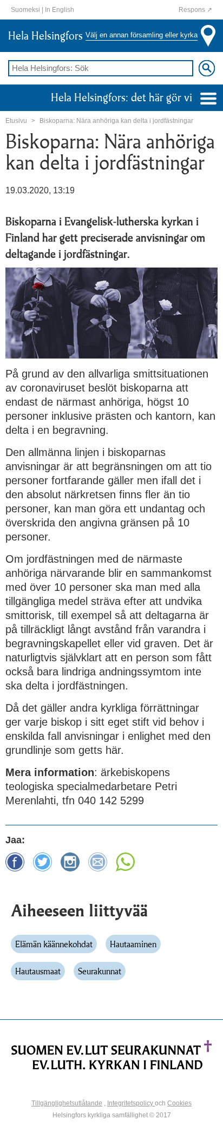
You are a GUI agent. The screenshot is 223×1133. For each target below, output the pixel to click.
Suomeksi (25, 10)
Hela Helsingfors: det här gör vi (123, 97)
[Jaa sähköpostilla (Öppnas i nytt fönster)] (97, 858)
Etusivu (16, 121)
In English (59, 10)
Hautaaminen (133, 944)
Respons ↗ (195, 10)
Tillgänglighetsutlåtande (66, 1103)
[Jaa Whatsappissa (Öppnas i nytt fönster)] (125, 858)
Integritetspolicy (131, 1103)
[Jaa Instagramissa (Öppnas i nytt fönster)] (70, 858)
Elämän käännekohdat (54, 944)
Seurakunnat (99, 971)
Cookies (179, 1103)
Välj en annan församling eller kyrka (142, 35)
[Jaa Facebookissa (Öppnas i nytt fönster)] (14, 858)
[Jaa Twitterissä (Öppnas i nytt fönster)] (42, 858)
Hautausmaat (38, 971)
